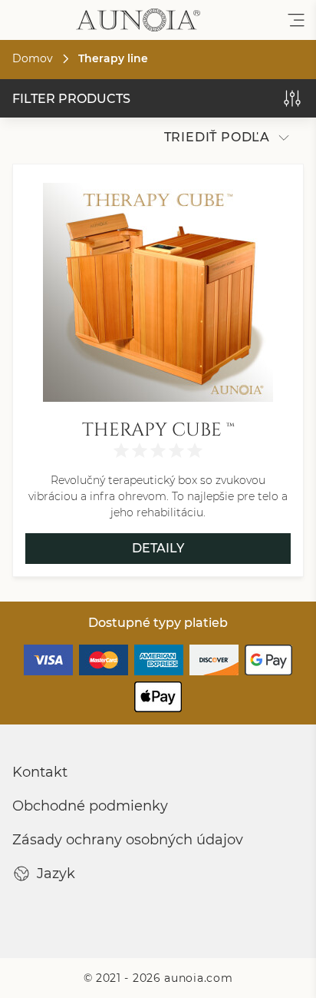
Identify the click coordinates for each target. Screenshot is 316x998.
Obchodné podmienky (90, 805)
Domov (32, 58)
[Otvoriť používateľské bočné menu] (296, 20)
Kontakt (39, 772)
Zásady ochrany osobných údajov (127, 839)
